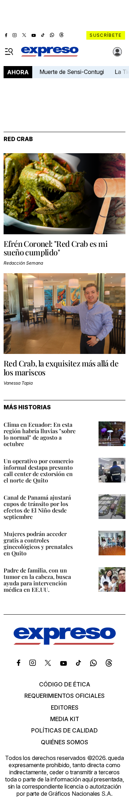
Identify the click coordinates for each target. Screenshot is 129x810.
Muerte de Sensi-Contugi (71, 71)
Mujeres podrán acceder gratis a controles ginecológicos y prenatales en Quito (38, 543)
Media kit (64, 719)
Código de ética (64, 684)
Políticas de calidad (64, 730)
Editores (64, 707)
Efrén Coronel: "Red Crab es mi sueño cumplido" (56, 248)
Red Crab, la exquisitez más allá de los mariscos (61, 367)
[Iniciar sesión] (117, 52)
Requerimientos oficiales (64, 695)
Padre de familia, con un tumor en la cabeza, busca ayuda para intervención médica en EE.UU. (37, 579)
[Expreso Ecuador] (65, 642)
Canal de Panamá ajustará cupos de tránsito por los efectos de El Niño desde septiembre (37, 507)
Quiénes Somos (64, 742)
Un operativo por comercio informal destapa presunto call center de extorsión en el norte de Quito (38, 470)
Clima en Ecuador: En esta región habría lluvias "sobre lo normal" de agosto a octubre (40, 434)
